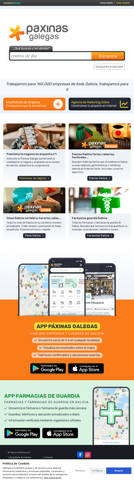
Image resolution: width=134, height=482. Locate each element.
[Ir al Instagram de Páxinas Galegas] (88, 455)
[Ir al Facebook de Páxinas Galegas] (80, 455)
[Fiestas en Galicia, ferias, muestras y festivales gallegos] (100, 136)
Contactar (48, 457)
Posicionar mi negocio (32, 178)
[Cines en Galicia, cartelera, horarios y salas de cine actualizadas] (34, 200)
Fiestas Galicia (98, 178)
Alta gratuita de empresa (20, 457)
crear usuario (123, 3)
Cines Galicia (33, 235)
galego (17, 3)
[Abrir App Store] (86, 368)
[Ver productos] (34, 136)
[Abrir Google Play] (48, 368)
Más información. (53, 477)
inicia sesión (106, 3)
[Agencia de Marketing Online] (99, 104)
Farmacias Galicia (98, 235)
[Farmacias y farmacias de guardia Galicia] (100, 200)
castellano (8, 3)
